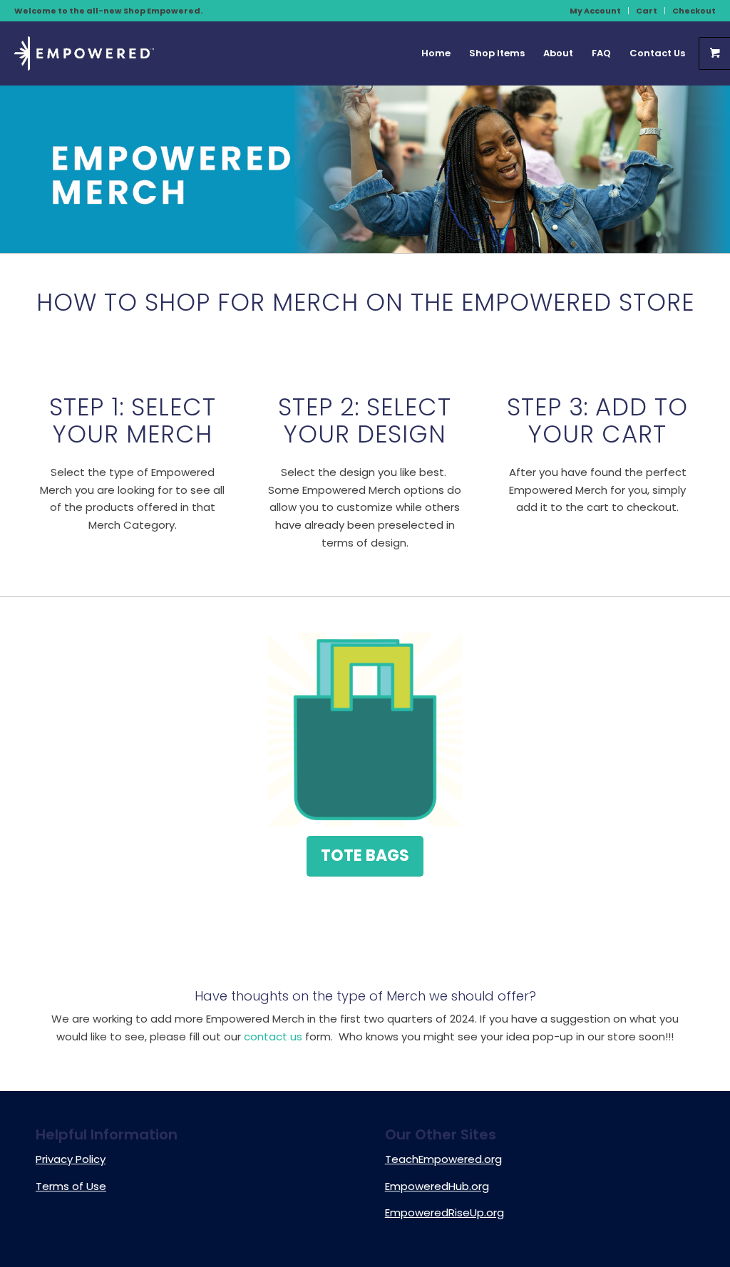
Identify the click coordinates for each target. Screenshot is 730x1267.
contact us (273, 1036)
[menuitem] (595, 10)
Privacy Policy (71, 1159)
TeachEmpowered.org (443, 1159)
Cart (646, 10)
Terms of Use (71, 1186)
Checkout (694, 10)
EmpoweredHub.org (437, 1186)
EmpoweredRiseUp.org (444, 1212)
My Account (595, 10)
